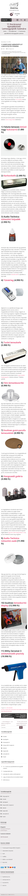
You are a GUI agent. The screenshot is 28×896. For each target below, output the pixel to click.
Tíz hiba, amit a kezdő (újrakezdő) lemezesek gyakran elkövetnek (20, 716)
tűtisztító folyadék (10, 219)
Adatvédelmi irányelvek (7, 850)
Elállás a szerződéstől (7, 859)
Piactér (4, 756)
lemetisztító (18, 51)
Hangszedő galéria (13, 476)
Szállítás (4, 856)
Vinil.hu (14, 8)
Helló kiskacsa (6, 780)
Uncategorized (11, 48)
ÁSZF (3, 853)
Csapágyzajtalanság (7, 771)
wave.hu (4, 885)
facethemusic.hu (6, 876)
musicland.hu (5, 882)
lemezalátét (4, 52)
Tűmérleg (9, 280)
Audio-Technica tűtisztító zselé (10, 539)
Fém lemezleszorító (14, 382)
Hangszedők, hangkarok (8, 745)
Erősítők (5, 736)
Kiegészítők (5, 751)
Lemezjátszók (6, 754)
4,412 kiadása (19, 99)
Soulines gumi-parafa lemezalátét (13, 431)
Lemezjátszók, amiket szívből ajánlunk (11, 774)
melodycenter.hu (6, 879)
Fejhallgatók (5, 739)
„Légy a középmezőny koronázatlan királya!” (13, 777)
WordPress (12, 894)
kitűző (23, 126)
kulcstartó (12, 129)
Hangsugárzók (6, 742)
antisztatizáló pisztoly (6, 51)
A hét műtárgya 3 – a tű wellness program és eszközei (7, 715)
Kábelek (5, 748)
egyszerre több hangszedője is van (16, 532)
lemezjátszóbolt (16, 52)
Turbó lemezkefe (12, 342)
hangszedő (13, 51)
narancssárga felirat (10, 119)
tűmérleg (4, 53)
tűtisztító (8, 53)
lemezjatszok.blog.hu (5, 828)
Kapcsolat (4, 862)
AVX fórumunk (4, 837)
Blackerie (6, 894)
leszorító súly (22, 52)
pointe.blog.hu (4, 830)
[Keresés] (21, 727)
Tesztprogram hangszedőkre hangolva (11, 848)
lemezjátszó (9, 52)
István (3, 48)
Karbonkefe (10, 175)
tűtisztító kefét (14, 274)
